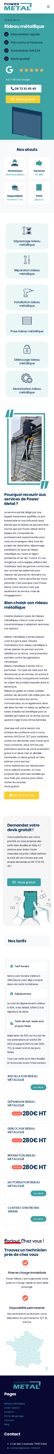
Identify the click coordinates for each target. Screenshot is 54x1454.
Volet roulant (12, 1407)
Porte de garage (14, 1416)
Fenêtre (9, 1412)
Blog (6, 1424)
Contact (9, 1420)
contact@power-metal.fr (25, 1448)
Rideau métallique (14, 1403)
